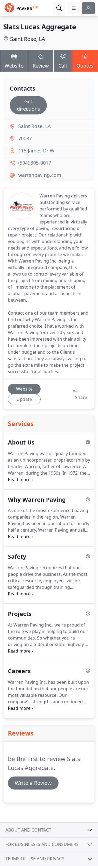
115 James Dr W (36, 150)
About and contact (28, 830)
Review (41, 65)
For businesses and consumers (42, 844)
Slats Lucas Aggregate (39, 26)
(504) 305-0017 (34, 162)
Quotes (84, 65)
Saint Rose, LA (27, 39)
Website (14, 65)
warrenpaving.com (39, 175)
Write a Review (33, 783)
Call (63, 65)
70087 (25, 138)
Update (24, 399)
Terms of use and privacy (34, 859)
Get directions (28, 105)
